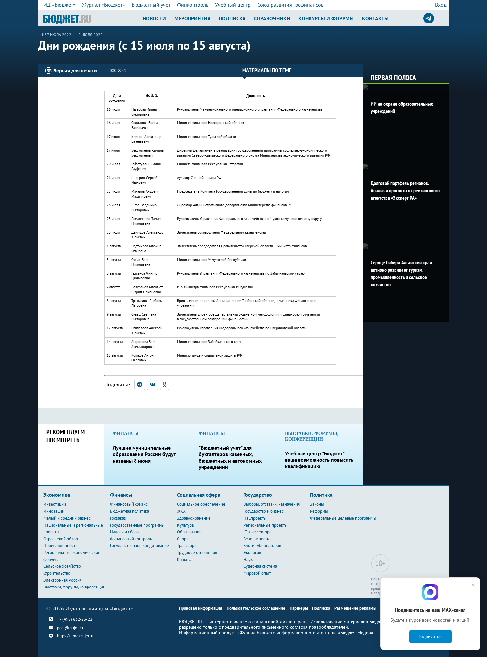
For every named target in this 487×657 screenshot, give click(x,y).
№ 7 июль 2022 (56, 34)
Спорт (182, 538)
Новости (154, 18)
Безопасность (256, 538)
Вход (441, 4)
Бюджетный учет (151, 4)
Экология (252, 552)
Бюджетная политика (129, 511)
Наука (249, 559)
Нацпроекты (255, 518)
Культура (185, 525)
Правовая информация (200, 608)
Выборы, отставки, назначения (272, 504)
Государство (258, 495)
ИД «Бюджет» (59, 4)
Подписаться (430, 636)
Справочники (272, 18)
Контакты (375, 18)
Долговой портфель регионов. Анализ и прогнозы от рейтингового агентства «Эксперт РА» (405, 190)
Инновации (53, 511)
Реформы (319, 511)
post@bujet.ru (70, 628)
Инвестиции (54, 504)
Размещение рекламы (355, 608)
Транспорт (186, 545)
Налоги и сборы (125, 532)
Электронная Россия (62, 580)
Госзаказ (118, 518)
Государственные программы (137, 525)
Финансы (121, 495)
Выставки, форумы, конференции (74, 587)
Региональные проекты (266, 525)
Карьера (184, 559)
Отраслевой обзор (60, 538)
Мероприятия (192, 18)
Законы (317, 504)
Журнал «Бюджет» (103, 4)
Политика (321, 495)
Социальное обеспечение (201, 504)
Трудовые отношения (197, 552)
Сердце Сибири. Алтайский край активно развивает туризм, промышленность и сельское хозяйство (401, 273)
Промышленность (60, 545)
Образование (189, 532)
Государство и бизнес (264, 511)
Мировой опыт (257, 573)
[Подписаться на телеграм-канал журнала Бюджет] (428, 18)
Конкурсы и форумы (326, 18)
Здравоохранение (194, 518)
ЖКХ (181, 511)
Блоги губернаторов (262, 545)
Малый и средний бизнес (67, 518)
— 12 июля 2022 (87, 34)
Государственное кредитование (139, 545)
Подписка (232, 18)
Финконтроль (192, 4)
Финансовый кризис (129, 504)
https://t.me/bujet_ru (76, 636)
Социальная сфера (198, 495)
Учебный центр (233, 4)
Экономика (56, 495)
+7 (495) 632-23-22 (74, 619)
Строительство (56, 573)
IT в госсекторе (258, 532)
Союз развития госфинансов (290, 4)
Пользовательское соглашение (256, 608)
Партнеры (299, 608)
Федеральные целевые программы (343, 518)
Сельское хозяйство (62, 566)
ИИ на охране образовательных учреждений (402, 107)
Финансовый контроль (131, 538)
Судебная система (260, 566)
